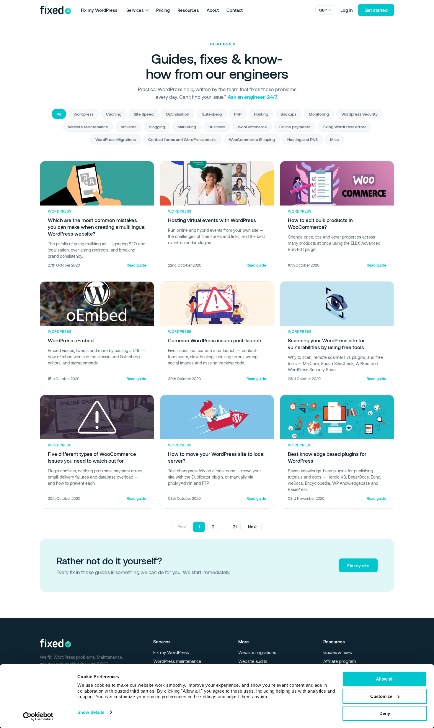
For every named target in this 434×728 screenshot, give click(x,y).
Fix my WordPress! (100, 10)
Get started (376, 10)
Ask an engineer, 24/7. (253, 97)
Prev (181, 526)
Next (252, 526)
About (213, 10)
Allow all (385, 678)
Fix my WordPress (171, 652)
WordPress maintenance (177, 661)
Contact (234, 10)
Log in (346, 10)
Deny (384, 713)
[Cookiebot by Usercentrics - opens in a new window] (38, 716)
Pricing (163, 10)
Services (135, 10)
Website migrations (257, 652)
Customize (381, 696)
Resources (188, 10)
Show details (90, 712)
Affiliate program (339, 661)
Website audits (252, 661)
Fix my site (358, 565)
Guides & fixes (337, 652)
